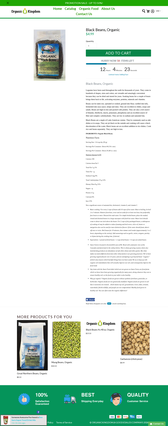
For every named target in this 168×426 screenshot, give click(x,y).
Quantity (90, 41)
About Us (108, 9)
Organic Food (89, 9)
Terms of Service (64, 422)
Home (57, 9)
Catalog (70, 9)
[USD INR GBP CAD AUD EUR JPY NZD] (158, 11)
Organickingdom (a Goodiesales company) (117, 422)
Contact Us (84, 14)
